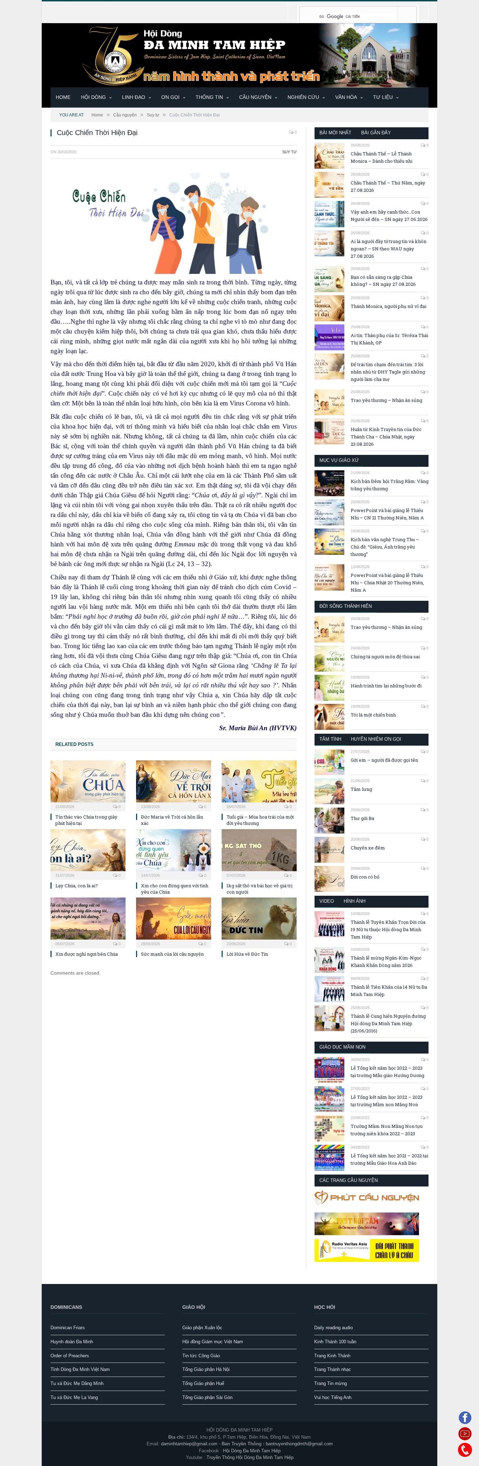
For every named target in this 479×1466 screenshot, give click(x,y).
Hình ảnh (354, 901)
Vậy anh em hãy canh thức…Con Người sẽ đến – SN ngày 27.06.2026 (389, 215)
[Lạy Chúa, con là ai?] (88, 853)
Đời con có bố (365, 877)
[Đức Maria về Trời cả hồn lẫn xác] (173, 784)
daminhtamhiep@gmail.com (189, 1443)
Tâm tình (330, 739)
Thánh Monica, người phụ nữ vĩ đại (388, 306)
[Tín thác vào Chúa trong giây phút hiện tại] (88, 784)
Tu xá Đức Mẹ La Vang (74, 1397)
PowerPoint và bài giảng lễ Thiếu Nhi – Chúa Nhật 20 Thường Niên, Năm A (387, 582)
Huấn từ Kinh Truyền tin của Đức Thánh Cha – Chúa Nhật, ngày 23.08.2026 (386, 436)
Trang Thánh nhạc (332, 1369)
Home (63, 97)
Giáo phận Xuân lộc (202, 1327)
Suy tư (289, 152)
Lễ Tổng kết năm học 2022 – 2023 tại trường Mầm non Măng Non (387, 1101)
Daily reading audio (333, 1327)
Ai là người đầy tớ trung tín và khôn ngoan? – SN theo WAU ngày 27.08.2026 (388, 248)
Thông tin (209, 97)
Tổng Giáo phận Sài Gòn (207, 1397)
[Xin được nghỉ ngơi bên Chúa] (88, 922)
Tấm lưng (361, 789)
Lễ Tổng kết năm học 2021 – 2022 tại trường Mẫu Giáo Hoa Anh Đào (389, 1159)
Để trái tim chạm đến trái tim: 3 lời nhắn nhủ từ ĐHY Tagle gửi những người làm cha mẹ (388, 371)
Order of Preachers (69, 1355)
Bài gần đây (376, 132)
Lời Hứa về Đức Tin (247, 954)
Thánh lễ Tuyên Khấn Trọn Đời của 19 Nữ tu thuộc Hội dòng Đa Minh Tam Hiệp (388, 929)
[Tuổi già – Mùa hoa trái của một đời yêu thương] (259, 784)
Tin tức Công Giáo (201, 1355)
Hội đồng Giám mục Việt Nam (212, 1341)
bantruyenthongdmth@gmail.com (299, 1443)
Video (326, 901)
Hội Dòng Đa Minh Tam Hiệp (252, 1450)
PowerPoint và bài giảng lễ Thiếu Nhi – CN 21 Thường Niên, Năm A (387, 514)
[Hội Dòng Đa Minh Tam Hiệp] (239, 54)
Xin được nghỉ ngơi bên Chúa (86, 954)
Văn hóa (346, 97)
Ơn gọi (170, 97)
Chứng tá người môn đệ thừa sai (385, 656)
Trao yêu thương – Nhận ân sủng (386, 400)
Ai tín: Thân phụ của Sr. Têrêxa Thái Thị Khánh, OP (389, 339)
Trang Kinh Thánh (332, 1355)
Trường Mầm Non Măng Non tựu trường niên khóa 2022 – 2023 (387, 1130)
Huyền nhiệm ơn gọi (376, 739)
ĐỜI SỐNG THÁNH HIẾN (345, 606)
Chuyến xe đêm (368, 848)
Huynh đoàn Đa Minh (71, 1341)
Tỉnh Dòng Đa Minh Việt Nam (80, 1369)
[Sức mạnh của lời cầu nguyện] (173, 922)
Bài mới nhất (335, 132)
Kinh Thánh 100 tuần (335, 1341)
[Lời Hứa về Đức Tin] (259, 922)
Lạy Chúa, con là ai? (76, 885)
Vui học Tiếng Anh (332, 1397)
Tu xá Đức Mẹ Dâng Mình (76, 1383)
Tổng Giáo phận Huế (203, 1383)
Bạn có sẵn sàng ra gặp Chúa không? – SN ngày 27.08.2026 (383, 281)
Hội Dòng (93, 97)
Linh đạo (133, 97)
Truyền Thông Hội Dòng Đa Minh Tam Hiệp (250, 1457)
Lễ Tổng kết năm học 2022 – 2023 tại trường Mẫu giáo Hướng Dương (387, 1071)
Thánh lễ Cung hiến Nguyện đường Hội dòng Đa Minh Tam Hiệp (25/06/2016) (388, 1023)
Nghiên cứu (303, 97)
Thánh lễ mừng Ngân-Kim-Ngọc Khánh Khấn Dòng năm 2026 (386, 961)
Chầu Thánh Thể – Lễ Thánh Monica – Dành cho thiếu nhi (381, 157)
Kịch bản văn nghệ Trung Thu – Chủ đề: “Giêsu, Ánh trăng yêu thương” (385, 546)
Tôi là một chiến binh (373, 715)
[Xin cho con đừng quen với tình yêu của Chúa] (173, 853)
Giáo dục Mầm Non (342, 1047)
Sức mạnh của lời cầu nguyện (172, 954)
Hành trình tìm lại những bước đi (386, 685)
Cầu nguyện (255, 97)
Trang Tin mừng (330, 1383)
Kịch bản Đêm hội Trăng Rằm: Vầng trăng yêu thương (390, 485)
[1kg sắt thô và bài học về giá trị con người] (259, 853)
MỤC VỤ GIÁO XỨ (339, 460)
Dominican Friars (67, 1327)
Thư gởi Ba (362, 818)
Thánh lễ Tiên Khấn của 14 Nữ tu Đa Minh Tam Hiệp (389, 990)
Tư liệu (383, 97)
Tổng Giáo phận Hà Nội (206, 1369)
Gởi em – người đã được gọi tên (384, 760)
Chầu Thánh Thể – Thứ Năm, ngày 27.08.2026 (388, 186)
